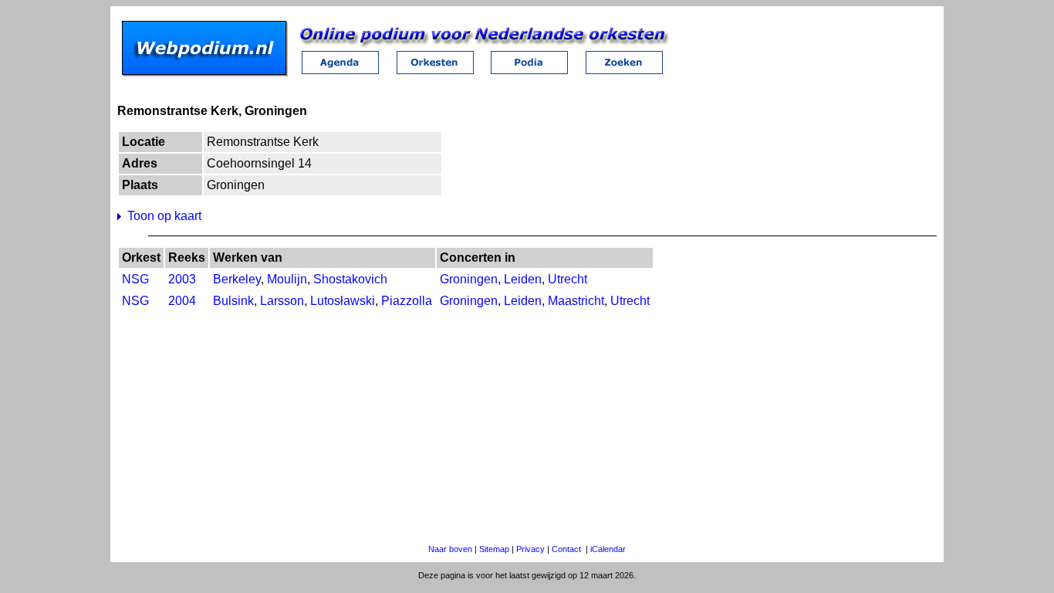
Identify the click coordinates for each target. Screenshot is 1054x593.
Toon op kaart (164, 215)
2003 (182, 279)
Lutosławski (342, 300)
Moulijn (287, 279)
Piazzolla (406, 300)
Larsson (282, 300)
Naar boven (450, 549)
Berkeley (237, 279)
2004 (182, 300)
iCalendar (608, 549)
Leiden (523, 279)
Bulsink (233, 300)
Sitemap (494, 549)
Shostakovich (350, 279)
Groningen (469, 279)
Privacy (530, 549)
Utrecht (567, 279)
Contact (566, 549)
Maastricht (576, 300)
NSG (135, 279)
